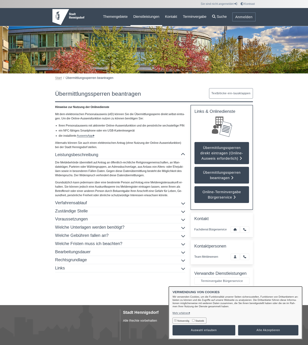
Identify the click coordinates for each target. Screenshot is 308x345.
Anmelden (244, 17)
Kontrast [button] (249, 3)
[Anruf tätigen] (244, 229)
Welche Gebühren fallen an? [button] (82, 235)
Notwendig (183, 320)
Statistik (199, 320)
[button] (219, 17)
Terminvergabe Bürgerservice (222, 280)
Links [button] (60, 268)
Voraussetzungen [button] (71, 219)
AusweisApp (85, 135)
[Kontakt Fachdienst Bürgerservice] (235, 229)
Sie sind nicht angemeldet (217, 3)
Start (58, 78)
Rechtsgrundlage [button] (71, 259)
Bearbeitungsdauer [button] (73, 251)
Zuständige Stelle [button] (71, 210)
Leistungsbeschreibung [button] (76, 154)
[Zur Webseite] (68, 16)
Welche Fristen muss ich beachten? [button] (88, 243)
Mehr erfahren (181, 312)
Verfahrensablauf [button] (71, 202)
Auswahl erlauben (204, 330)
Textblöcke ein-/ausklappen (231, 93)
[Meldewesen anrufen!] (244, 257)
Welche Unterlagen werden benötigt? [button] (89, 227)
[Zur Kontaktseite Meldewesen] (235, 257)
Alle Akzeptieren (268, 330)
